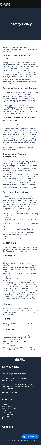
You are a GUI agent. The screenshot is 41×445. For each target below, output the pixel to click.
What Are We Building (10, 408)
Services (5, 410)
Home (4, 405)
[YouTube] (16, 392)
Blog (4, 418)
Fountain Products (9, 414)
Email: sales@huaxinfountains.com (14, 374)
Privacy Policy (7, 432)
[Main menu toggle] (39, 4)
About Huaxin (7, 407)
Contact (5, 420)
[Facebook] (3, 392)
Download (6, 416)
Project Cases (7, 412)
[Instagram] (7, 392)
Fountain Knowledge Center (12, 434)
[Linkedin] (12, 392)
